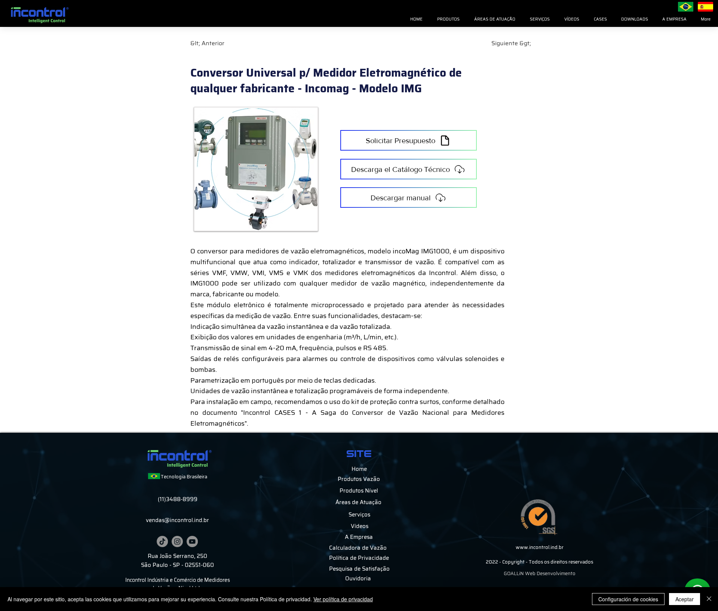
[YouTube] (192, 541)
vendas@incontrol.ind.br (177, 520)
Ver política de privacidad (343, 599)
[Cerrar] (709, 599)
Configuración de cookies (628, 599)
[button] (448, 19)
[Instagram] (177, 541)
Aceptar (684, 599)
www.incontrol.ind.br (540, 547)
